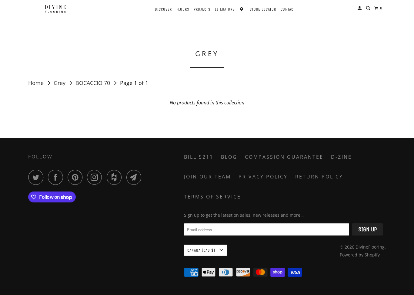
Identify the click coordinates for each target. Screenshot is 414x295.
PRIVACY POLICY (263, 176)
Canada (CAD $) (201, 250)
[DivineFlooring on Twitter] (37, 177)
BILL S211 (198, 157)
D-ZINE (341, 157)
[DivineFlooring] (55, 9)
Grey (60, 82)
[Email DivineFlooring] (135, 177)
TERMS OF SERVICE (212, 196)
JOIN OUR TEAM (207, 176)
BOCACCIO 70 (93, 82)
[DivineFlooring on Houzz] (116, 177)
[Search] (368, 8)
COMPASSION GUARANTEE (284, 157)
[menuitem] (158, 8)
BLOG (229, 157)
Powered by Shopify (360, 255)
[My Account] (360, 8)
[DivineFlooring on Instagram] (96, 177)
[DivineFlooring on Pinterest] (76, 177)
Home (36, 82)
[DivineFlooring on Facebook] (57, 177)
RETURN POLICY (319, 176)
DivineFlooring (370, 247)
